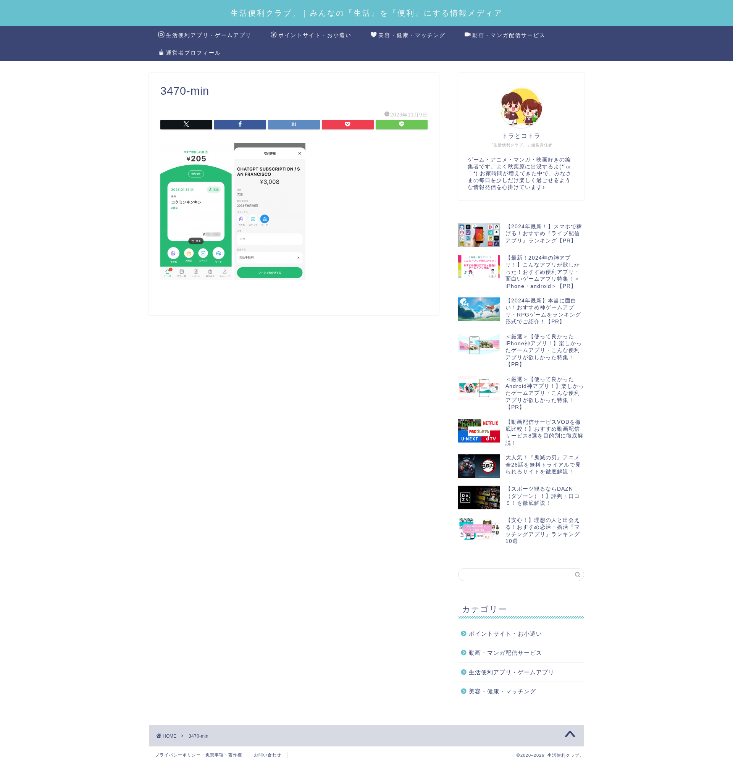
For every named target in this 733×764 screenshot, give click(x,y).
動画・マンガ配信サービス (509, 35)
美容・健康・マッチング (412, 35)
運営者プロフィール (193, 52)
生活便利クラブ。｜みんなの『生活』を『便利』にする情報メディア (367, 13)
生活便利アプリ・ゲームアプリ (209, 35)
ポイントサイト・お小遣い (315, 35)
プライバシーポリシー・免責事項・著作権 (198, 755)
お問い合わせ (267, 755)
